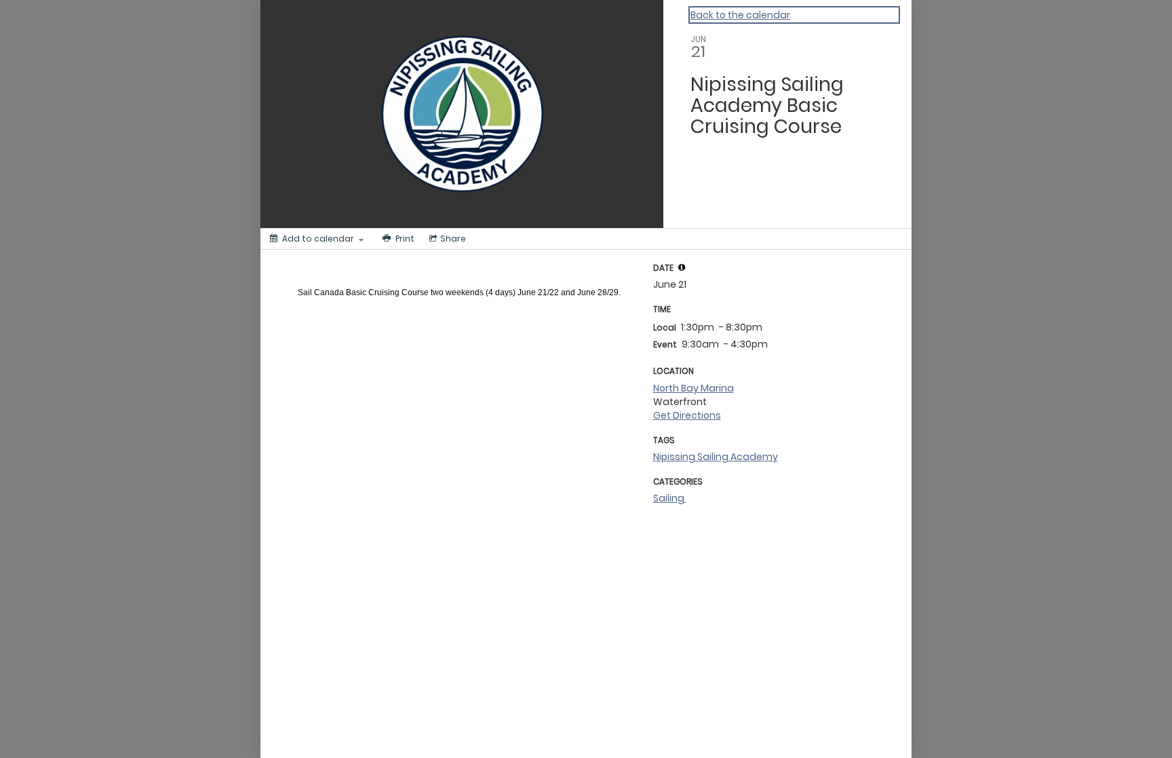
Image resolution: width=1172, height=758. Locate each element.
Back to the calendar (740, 15)
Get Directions (687, 415)
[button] (681, 267)
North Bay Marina (693, 388)
